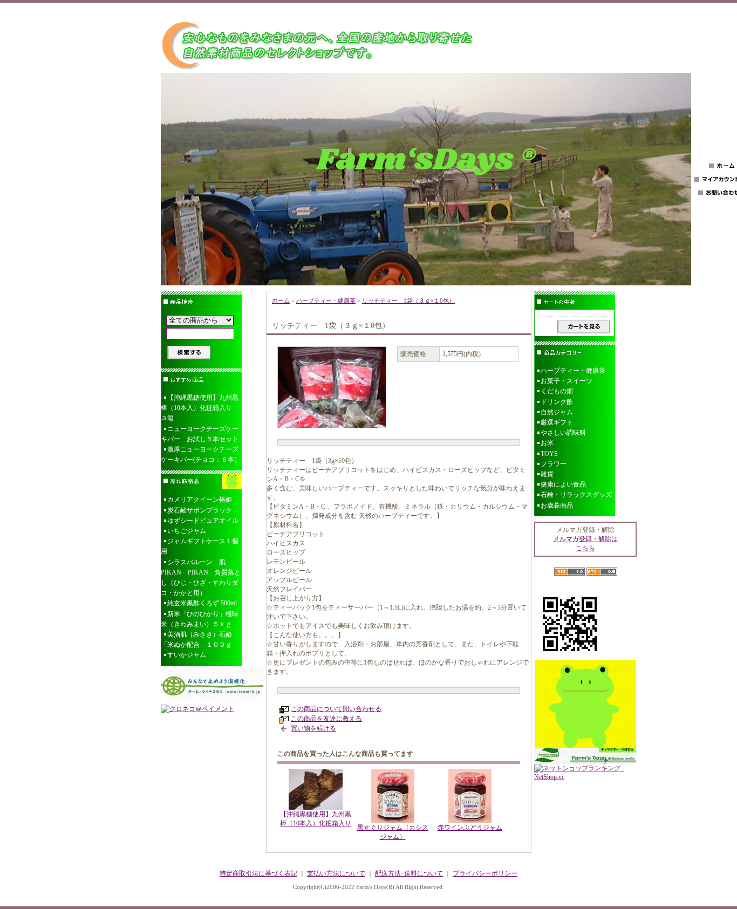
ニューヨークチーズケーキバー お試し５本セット (199, 434)
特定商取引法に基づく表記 (258, 873)
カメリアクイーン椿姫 (199, 499)
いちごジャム (186, 531)
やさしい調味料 (563, 432)
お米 (547, 443)
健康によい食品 (563, 484)
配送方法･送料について (409, 873)
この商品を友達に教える (326, 718)
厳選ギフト (557, 422)
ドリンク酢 (557, 402)
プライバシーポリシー (485, 873)
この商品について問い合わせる (336, 709)
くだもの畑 (557, 391)
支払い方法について (336, 873)
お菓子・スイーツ (566, 381)
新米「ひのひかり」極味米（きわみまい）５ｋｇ (199, 619)
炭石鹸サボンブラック (199, 510)
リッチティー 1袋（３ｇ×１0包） (408, 300)
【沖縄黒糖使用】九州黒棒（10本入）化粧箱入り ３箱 (199, 408)
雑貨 (547, 474)
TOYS (549, 453)
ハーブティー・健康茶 (326, 300)
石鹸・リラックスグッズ (576, 494)
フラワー (554, 464)
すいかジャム (186, 655)
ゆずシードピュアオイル (202, 520)
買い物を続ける (313, 728)
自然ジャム (557, 412)
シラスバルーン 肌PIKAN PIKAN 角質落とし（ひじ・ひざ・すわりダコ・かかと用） (201, 577)
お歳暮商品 (557, 505)
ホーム (281, 300)
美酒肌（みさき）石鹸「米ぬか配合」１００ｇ (196, 639)
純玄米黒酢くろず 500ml (202, 603)
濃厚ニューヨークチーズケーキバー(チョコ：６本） (201, 454)
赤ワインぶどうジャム (470, 827)
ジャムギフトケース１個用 (199, 546)
